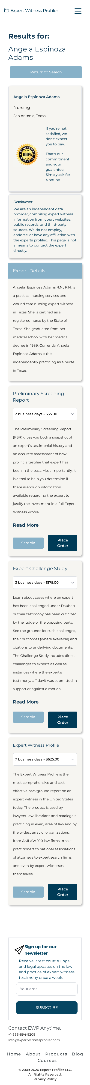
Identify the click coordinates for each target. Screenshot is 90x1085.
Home (14, 1054)
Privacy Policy (45, 1079)
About (33, 1054)
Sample (28, 543)
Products (56, 1054)
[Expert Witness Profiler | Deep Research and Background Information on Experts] (31, 10)
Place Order (62, 543)
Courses (47, 1060)
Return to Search (46, 72)
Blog (77, 1054)
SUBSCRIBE (47, 1007)
